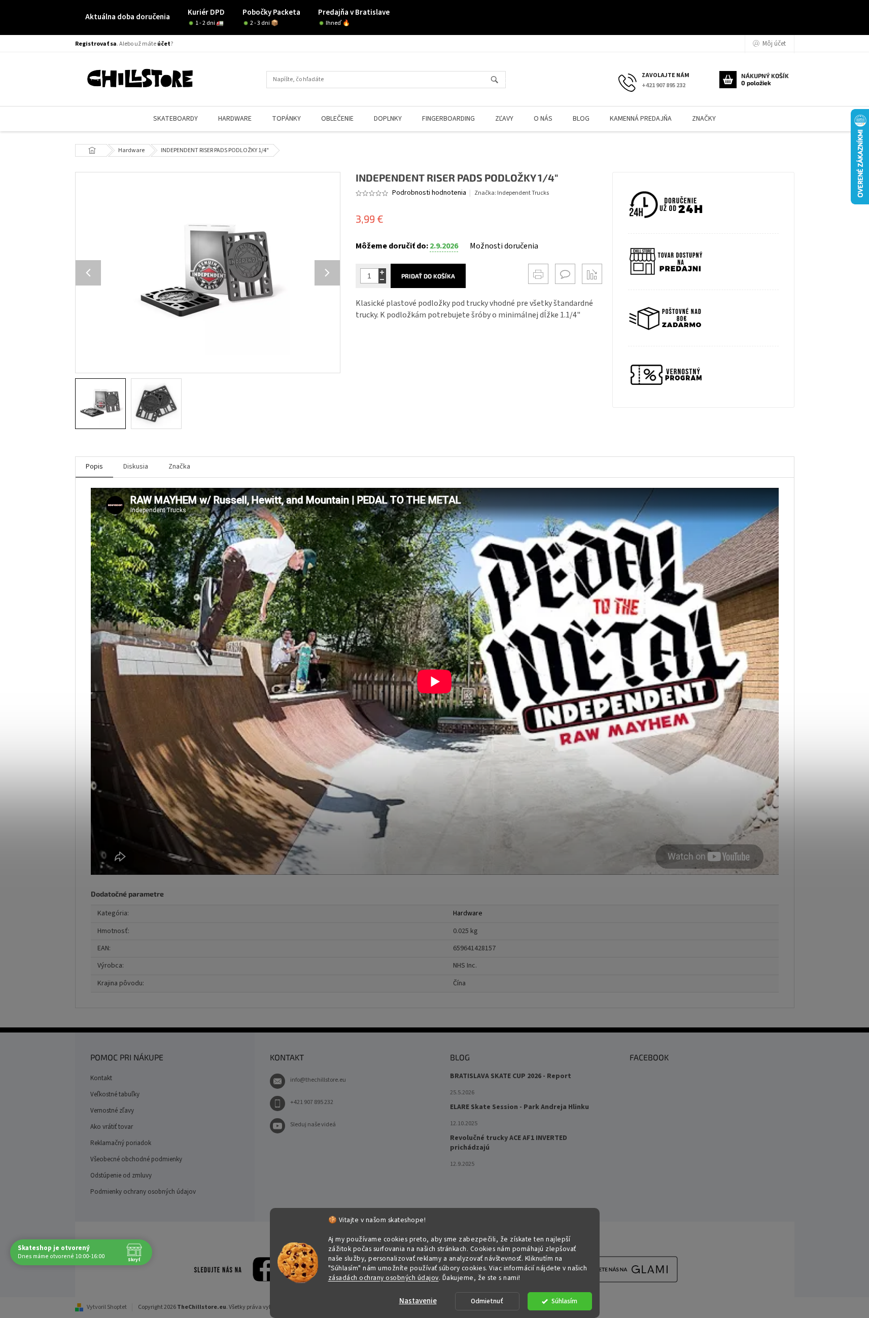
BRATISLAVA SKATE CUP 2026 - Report (510, 1076)
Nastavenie (418, 1301)
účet (163, 44)
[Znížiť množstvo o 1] (382, 279)
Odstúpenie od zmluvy (121, 1175)
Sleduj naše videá (313, 1124)
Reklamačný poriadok (120, 1143)
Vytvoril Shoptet (107, 1307)
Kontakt (101, 1078)
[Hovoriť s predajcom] (565, 274)
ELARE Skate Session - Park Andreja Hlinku (519, 1107)
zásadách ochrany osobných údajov (383, 1277)
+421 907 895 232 (311, 1102)
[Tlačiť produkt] (538, 274)
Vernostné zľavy (112, 1110)
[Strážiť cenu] (592, 274)
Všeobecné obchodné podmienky (136, 1159)
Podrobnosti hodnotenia (429, 193)
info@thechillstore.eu (318, 1080)
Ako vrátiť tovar (111, 1126)
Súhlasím (564, 1301)
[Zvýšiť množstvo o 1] (382, 272)
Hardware (467, 913)
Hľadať (499, 80)
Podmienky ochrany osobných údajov (143, 1191)
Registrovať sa (96, 44)
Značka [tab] (179, 466)
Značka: (511, 193)
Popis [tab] (94, 466)
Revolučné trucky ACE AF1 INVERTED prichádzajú (508, 1143)
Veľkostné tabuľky (115, 1094)
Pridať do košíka (428, 275)
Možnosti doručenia (504, 246)
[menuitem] (175, 118)
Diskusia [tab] (135, 466)
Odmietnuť (487, 1301)
